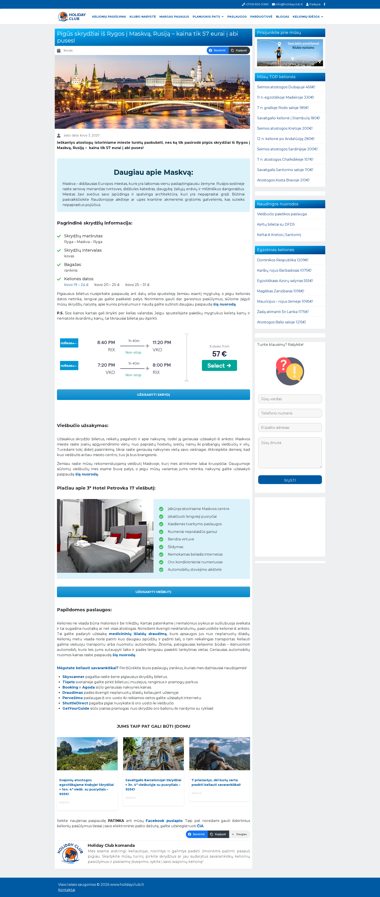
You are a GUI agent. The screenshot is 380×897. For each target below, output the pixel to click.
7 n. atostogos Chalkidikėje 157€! (285, 159)
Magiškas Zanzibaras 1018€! (280, 291)
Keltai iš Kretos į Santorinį (279, 235)
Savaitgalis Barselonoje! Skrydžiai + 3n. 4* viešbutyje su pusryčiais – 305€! (153, 784)
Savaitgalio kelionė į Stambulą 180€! (288, 118)
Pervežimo (72, 698)
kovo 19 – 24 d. (76, 285)
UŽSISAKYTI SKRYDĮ (153, 395)
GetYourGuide (75, 708)
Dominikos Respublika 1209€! (282, 260)
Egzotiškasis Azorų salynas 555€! (285, 281)
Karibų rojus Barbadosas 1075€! (284, 270)
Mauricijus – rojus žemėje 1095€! (285, 301)
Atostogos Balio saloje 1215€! (281, 322)
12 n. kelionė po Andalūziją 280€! (285, 139)
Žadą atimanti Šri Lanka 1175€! (283, 312)
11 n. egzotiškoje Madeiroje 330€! (285, 97)
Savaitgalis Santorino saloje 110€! (285, 170)
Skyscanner (73, 677)
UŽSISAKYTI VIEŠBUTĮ (153, 592)
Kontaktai (66, 890)
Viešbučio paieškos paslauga (282, 214)
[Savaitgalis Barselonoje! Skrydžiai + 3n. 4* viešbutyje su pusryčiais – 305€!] (153, 753)
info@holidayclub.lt (289, 4)
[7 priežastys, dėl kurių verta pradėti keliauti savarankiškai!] (219, 753)
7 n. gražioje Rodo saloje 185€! (283, 108)
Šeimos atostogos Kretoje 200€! (284, 128)
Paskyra (314, 4)
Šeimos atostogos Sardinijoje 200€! (287, 149)
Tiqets (68, 682)
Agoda (88, 687)
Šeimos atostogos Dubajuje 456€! (286, 87)
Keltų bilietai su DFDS (276, 224)
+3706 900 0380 (257, 4)
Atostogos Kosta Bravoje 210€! (283, 180)
